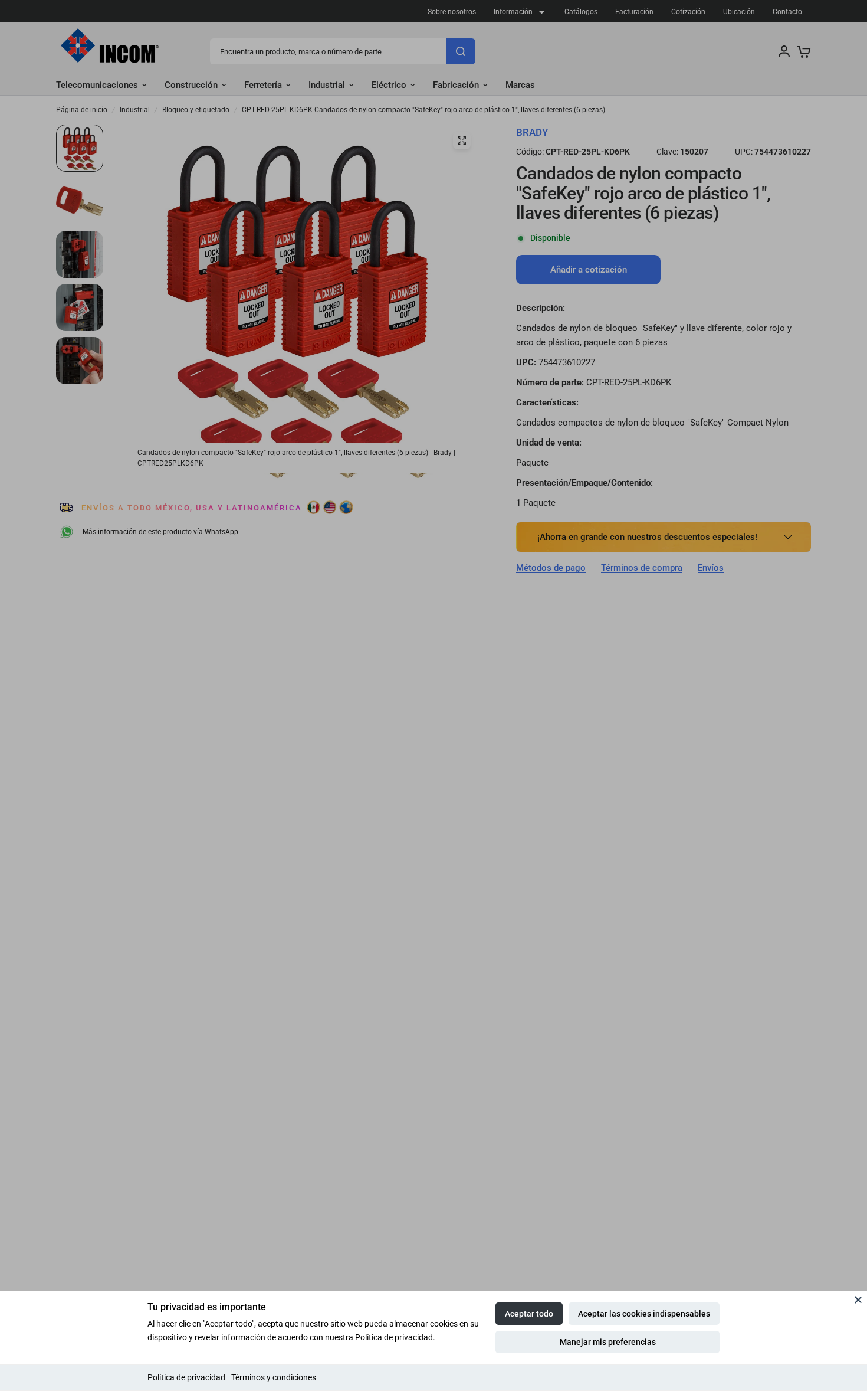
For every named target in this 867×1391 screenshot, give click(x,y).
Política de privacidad (186, 1377)
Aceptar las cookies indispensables (644, 1313)
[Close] (858, 1299)
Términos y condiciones (273, 1377)
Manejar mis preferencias (608, 1342)
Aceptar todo (529, 1313)
